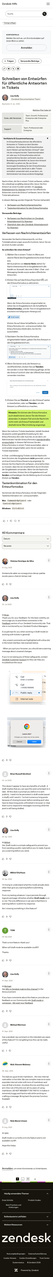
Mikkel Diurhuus (17, 872)
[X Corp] (13, 69)
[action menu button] (49, 560)
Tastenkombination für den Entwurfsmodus (27, 208)
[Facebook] (9, 69)
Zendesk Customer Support (14, 659)
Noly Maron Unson (18, 1121)
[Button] (4, 520)
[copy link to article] (4, 69)
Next (34, 1179)
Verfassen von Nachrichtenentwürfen (24, 205)
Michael (7, 986)
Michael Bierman (18, 1025)
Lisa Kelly (14, 96)
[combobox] (26, 539)
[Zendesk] (26, 1237)
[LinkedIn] (18, 69)
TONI (12, 930)
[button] (24, 1194)
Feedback (6, 623)
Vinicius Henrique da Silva (22, 561)
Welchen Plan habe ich (42, 110)
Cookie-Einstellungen (27, 1258)
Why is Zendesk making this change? (22, 989)
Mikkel (7, 842)
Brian (6, 615)
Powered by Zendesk (30, 1270)
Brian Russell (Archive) (20, 774)
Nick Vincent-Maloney (20, 1064)
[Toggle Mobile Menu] (48, 4)
